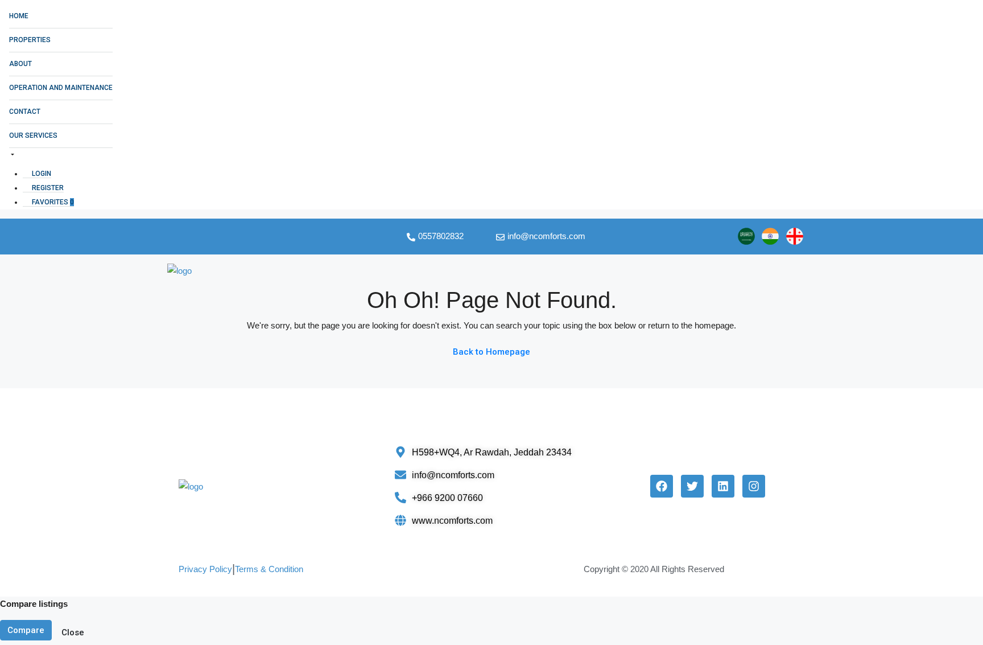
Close (72, 632)
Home (18, 16)
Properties (30, 40)
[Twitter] (692, 486)
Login (40, 174)
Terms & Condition (269, 569)
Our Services (33, 135)
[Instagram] (753, 486)
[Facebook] (661, 486)
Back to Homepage (491, 352)
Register (47, 188)
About (20, 64)
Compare (25, 630)
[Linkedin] (723, 486)
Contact (24, 112)
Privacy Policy (205, 569)
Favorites (52, 202)
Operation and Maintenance (61, 88)
